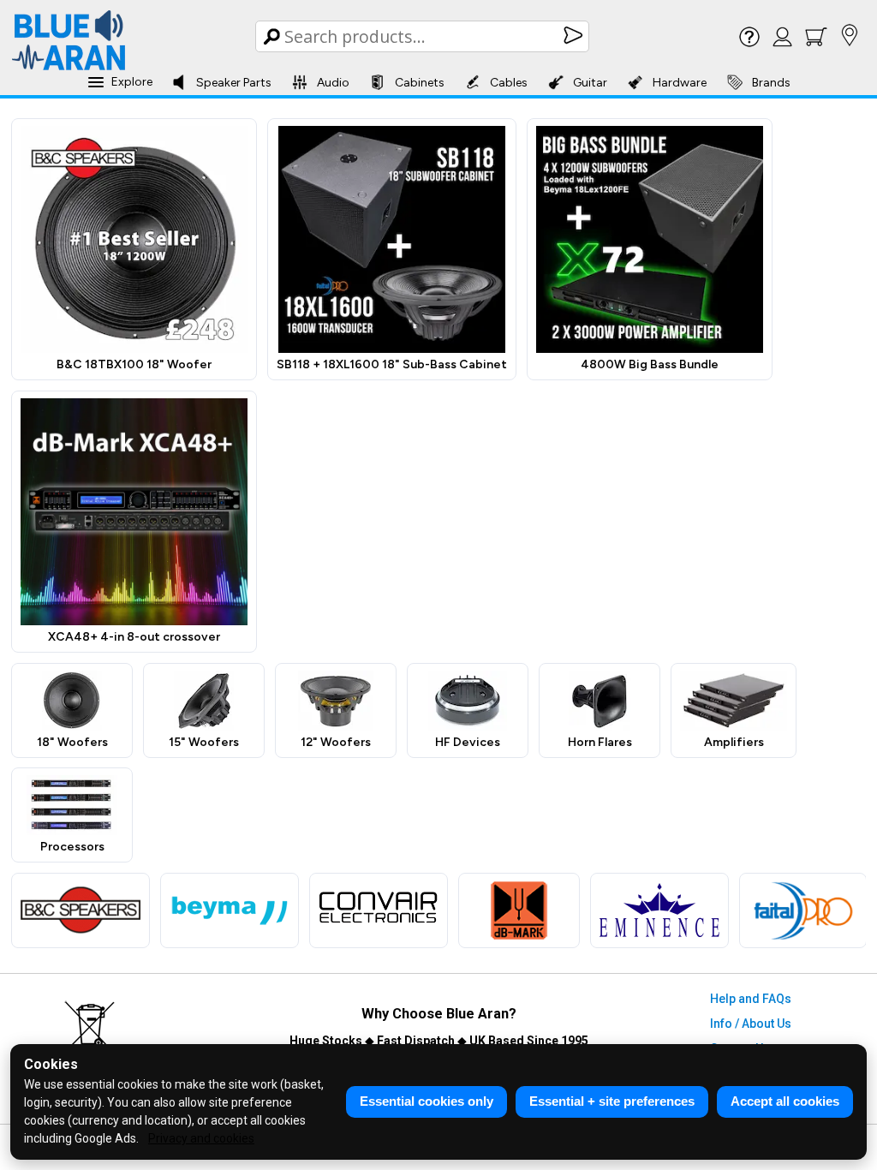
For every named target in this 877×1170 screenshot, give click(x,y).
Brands (771, 82)
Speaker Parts (233, 82)
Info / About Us (750, 1023)
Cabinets (419, 82)
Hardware (680, 82)
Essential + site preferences (612, 1101)
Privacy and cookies (201, 1138)
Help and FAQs (750, 999)
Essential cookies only (426, 1101)
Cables (509, 82)
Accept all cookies (785, 1101)
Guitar (590, 82)
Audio (333, 82)
